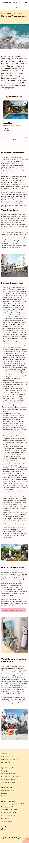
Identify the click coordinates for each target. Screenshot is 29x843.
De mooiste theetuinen (8, 779)
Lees (10, 8)
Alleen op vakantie (6, 765)
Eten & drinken (5, 796)
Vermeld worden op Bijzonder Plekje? (12, 804)
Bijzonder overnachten (8, 790)
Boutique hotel (5, 762)
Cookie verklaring (6, 821)
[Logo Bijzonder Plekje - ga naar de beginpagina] (6, 2)
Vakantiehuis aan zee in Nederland (11, 776)
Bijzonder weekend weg (8, 768)
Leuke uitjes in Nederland (8, 773)
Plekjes (18, 8)
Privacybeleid (5, 818)
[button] (25, 139)
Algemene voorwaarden (8, 815)
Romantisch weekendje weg (9, 759)
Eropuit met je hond (7, 756)
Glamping (4, 771)
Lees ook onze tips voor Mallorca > (13, 610)
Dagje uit (4, 793)
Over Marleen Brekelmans (9, 809)
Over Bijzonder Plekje (7, 807)
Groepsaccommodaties (8, 782)
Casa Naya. (4, 701)
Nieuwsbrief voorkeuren (8, 812)
